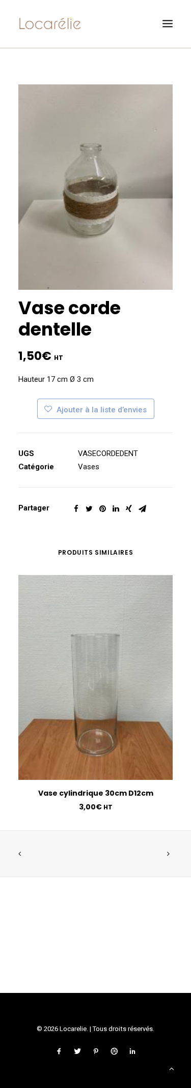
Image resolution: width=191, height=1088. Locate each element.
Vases (88, 466)
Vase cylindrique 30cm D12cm (95, 793)
